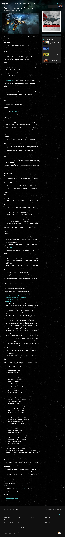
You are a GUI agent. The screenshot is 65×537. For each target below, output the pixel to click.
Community (19, 519)
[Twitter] (49, 509)
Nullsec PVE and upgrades (11, 301)
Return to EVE (20, 525)
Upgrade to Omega (7, 519)
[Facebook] (46, 509)
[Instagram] (58, 509)
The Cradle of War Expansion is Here (54, 43)
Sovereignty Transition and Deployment (14, 299)
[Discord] (55, 509)
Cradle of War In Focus (53, 60)
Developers (19, 522)
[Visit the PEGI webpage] (59, 533)
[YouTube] (51, 509)
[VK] (60, 509)
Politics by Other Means (10, 293)
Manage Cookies (47, 522)
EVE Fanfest (33, 517)
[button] (58, 3)
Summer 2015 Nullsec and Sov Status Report (15, 295)
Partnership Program (21, 527)
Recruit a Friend (20, 524)
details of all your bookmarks (21, 488)
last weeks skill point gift (15, 111)
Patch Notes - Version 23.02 (54, 54)
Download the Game (7, 517)
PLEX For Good (20, 529)
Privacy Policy (47, 519)
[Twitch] (53, 509)
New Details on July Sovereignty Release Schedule (16, 297)
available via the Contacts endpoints (22, 490)
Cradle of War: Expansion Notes (54, 48)
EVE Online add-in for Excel (8, 524)
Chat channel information (11, 80)
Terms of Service (47, 517)
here (11, 247)
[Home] (5, 4)
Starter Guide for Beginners (8, 522)
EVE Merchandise (34, 519)
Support (19, 517)
